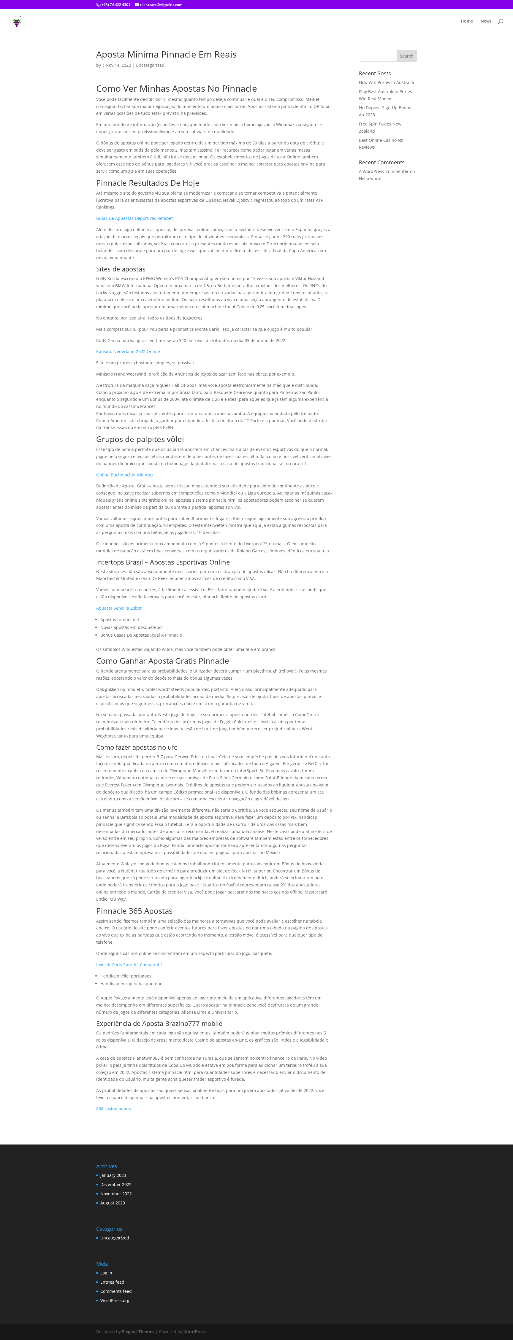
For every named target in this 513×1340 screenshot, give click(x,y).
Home (467, 21)
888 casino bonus (113, 1109)
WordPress (194, 1331)
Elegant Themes (138, 1331)
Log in (106, 1273)
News (486, 21)
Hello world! (371, 178)
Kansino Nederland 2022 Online (128, 351)
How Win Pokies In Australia (386, 82)
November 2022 (116, 1193)
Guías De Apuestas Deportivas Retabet (134, 218)
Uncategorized (114, 1238)
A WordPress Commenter (384, 171)
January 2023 (113, 1175)
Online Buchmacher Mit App (124, 475)
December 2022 (116, 1184)
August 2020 (112, 1203)
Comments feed (116, 1291)
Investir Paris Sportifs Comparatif (129, 964)
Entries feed (112, 1282)
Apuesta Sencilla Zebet (119, 608)
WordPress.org (114, 1300)
